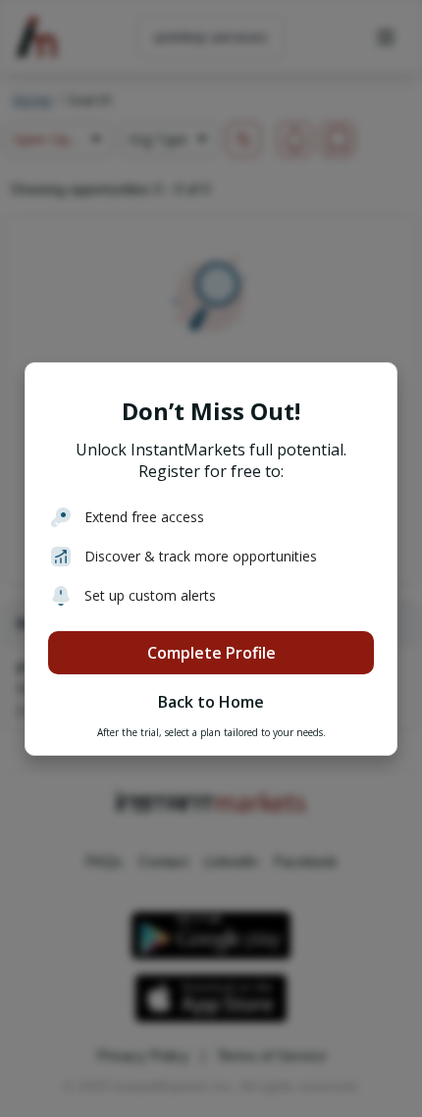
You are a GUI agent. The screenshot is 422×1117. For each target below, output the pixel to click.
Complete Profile (211, 653)
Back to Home (211, 702)
